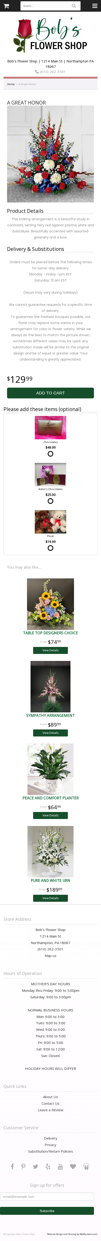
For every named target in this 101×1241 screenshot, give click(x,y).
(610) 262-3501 (52, 71)
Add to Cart (50, 393)
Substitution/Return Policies (50, 1151)
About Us (50, 1096)
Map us (50, 955)
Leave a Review (50, 1110)
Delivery (50, 1138)
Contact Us (50, 1103)
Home (10, 84)
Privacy (50, 1144)
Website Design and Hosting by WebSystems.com (72, 1234)
